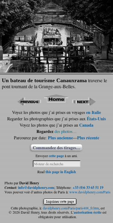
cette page (56, 155)
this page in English (61, 171)
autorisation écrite (88, 212)
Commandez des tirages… (56, 147)
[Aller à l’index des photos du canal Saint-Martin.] (56, 103)
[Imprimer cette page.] (62, 202)
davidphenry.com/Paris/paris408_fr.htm (71, 207)
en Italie (93, 112)
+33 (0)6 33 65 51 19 (88, 187)
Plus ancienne (60, 137)
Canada (86, 125)
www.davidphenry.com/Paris (90, 191)
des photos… (66, 131)
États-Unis (96, 118)
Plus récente (88, 137)
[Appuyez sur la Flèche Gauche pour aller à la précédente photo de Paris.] (29, 103)
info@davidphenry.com (36, 187)
